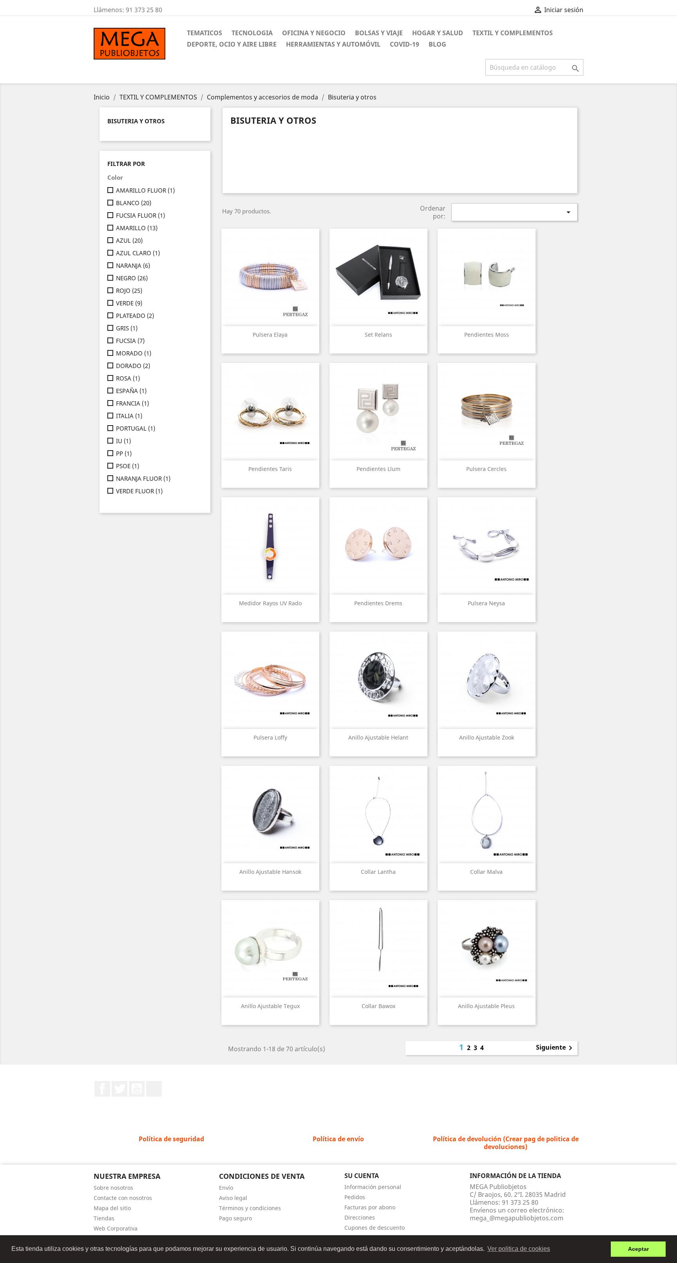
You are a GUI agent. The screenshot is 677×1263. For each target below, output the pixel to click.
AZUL (129, 240)
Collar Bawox (378, 1006)
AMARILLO (136, 228)
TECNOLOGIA (252, 33)
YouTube (137, 1089)
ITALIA (129, 416)
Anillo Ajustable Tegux (270, 1006)
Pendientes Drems (378, 603)
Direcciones (359, 1217)
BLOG (437, 44)
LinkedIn (154, 1089)
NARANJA (133, 265)
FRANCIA (132, 403)
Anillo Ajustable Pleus (486, 1006)
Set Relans (378, 334)
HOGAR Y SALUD (437, 33)
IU (123, 441)
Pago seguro (235, 1218)
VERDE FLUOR (139, 491)
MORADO (133, 353)
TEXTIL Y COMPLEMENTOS (512, 33)
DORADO (133, 366)
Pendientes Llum (378, 469)
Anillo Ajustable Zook (486, 737)
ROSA (128, 378)
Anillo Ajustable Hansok (270, 871)
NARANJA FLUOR (143, 478)
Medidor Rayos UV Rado (270, 603)
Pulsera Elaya (270, 334)
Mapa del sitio (112, 1208)
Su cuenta (361, 1175)
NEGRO (132, 278)
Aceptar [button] (638, 1249)
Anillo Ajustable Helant (378, 737)
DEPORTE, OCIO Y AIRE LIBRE (232, 44)
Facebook (102, 1089)
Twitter (119, 1089)
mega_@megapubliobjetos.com (516, 1218)
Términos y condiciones (250, 1208)
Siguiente (555, 1048)
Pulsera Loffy (270, 737)
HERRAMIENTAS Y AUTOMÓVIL (333, 44)
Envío (226, 1187)
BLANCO (133, 203)
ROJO (129, 290)
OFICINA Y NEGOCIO (314, 33)
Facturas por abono (369, 1207)
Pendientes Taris (270, 469)
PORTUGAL (135, 428)
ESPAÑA (131, 391)
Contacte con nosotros (123, 1198)
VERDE (129, 303)
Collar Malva (486, 871)
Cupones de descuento (374, 1227)
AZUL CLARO (138, 253)
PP (124, 453)
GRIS (127, 328)
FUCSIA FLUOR (140, 215)
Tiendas (104, 1218)
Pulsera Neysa (486, 603)
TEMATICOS (204, 33)
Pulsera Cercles (486, 469)
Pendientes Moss (486, 334)
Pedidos (354, 1197)
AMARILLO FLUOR (145, 190)
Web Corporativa (116, 1228)
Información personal (372, 1187)
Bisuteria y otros (136, 121)
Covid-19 (404, 44)
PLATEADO (135, 315)
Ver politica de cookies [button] (518, 1248)
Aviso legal (233, 1198)
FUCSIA (130, 341)
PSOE (127, 466)
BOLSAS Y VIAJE (379, 33)
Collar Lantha (378, 871)
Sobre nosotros (113, 1187)
